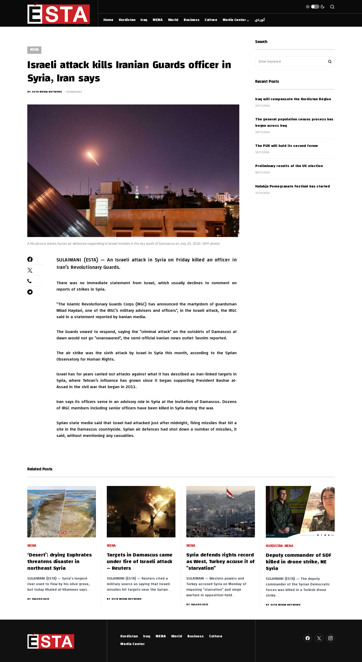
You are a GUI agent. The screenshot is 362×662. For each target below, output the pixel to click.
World (176, 636)
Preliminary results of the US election (289, 166)
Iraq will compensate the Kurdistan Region (293, 99)
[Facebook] (307, 638)
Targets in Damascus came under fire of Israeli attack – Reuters (140, 561)
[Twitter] (319, 638)
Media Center (132, 644)
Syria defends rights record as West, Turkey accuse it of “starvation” (220, 561)
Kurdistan (274, 546)
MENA (34, 49)
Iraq (146, 636)
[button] (315, 6)
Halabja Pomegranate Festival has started (292, 186)
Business (195, 636)
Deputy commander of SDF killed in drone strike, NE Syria (298, 562)
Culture (215, 636)
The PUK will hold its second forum (286, 146)
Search (329, 61)
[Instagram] (330, 638)
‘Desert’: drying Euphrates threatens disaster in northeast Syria (59, 561)
